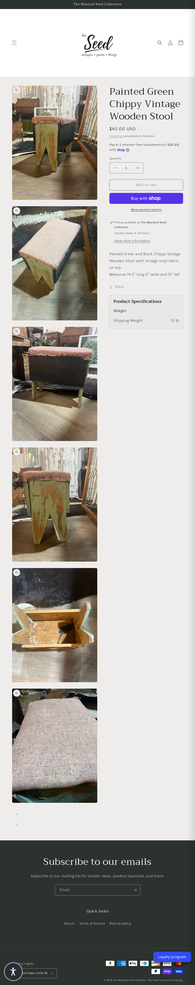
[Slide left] (17, 814)
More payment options (146, 209)
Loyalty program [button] (172, 957)
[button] (14, 43)
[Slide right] (17, 824)
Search (69, 924)
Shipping (115, 136)
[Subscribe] (135, 890)
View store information (132, 241)
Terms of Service (92, 924)
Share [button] (119, 287)
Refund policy (120, 924)
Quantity (115, 158)
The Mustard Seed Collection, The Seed (136, 980)
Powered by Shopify (171, 980)
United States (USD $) (32, 973)
